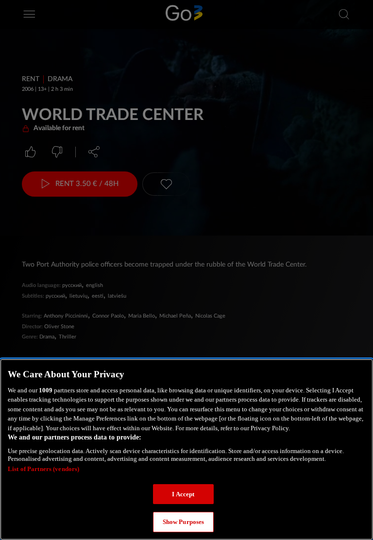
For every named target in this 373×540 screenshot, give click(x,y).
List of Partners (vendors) (43, 468)
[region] (186, 449)
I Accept (183, 494)
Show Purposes (183, 521)
